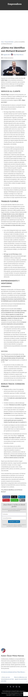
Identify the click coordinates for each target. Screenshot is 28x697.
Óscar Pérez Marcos (18, 54)
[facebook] (7, 687)
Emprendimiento (9, 42)
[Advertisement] (14, 25)
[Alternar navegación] (14, 8)
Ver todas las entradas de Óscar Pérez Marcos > (13, 672)
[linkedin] (19, 687)
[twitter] (10, 687)
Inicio (2, 42)
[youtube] (13, 687)
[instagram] (16, 687)
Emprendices (18, 695)
